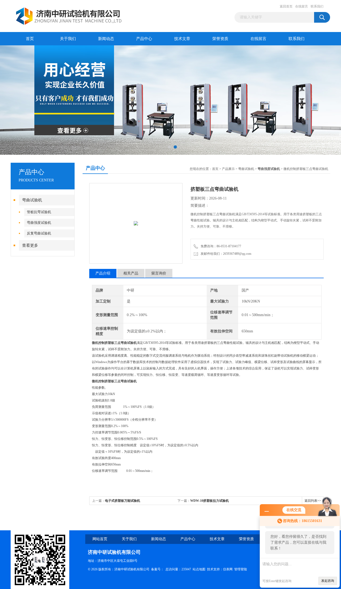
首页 (30, 39)
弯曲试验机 (32, 200)
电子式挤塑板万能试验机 (122, 501)
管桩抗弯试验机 (39, 212)
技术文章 (182, 39)
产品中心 (144, 39)
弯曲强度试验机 (39, 223)
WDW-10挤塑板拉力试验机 (209, 501)
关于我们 (68, 39)
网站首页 (99, 539)
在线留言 (301, 6)
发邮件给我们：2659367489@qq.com (225, 254)
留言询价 (158, 273)
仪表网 (228, 569)
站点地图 (199, 569)
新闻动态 (106, 39)
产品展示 (228, 169)
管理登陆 (240, 569)
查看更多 (30, 245)
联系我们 (317, 6)
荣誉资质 (220, 39)
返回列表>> (313, 501)
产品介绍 (102, 273)
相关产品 (130, 273)
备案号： (157, 569)
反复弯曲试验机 (39, 233)
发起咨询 (327, 581)
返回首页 (286, 6)
